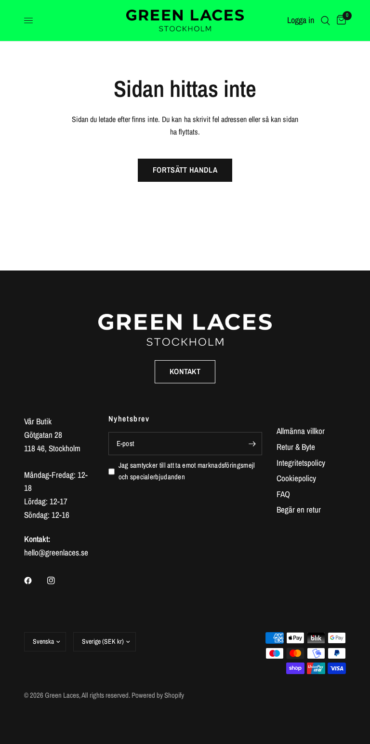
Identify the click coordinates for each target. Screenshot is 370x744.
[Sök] (325, 20)
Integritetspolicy (301, 462)
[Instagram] (57, 580)
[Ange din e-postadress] (252, 443)
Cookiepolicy (296, 478)
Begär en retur (299, 509)
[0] (339, 20)
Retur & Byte (296, 446)
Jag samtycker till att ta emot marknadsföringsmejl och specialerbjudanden (187, 471)
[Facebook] (34, 580)
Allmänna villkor (301, 430)
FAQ (283, 494)
